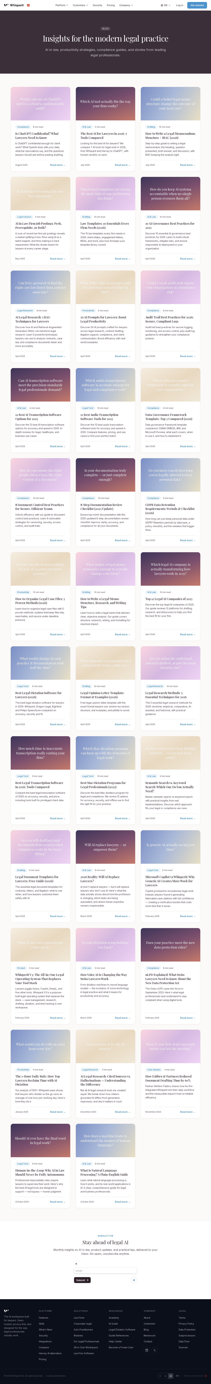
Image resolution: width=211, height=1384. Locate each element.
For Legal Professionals (86, 1341)
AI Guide (113, 1323)
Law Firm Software (84, 1353)
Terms (182, 1317)
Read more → (58, 165)
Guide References (119, 1335)
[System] (170, 1376)
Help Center (115, 1341)
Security (97, 5)
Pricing (111, 5)
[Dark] (165, 1376)
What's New (45, 1329)
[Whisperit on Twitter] (155, 1350)
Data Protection (187, 1329)
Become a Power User (121, 1347)
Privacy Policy (186, 1323)
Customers (79, 5)
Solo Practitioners (83, 1329)
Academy (114, 1317)
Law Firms (79, 1317)
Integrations (45, 1341)
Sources (183, 1347)
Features (43, 1317)
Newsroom (149, 1335)
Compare (44, 1347)
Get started (197, 5)
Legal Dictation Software (122, 1329)
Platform (60, 5)
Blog (146, 1329)
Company (124, 5)
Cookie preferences (56, 1376)
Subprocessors (187, 1335)
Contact (148, 1341)
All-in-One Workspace (86, 1347)
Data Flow (184, 1341)
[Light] (160, 1376)
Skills (41, 1323)
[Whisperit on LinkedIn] (147, 1350)
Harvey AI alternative (50, 1353)
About (147, 1317)
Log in (179, 5)
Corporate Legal (83, 1323)
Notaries (78, 1335)
